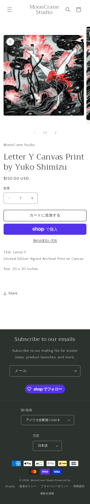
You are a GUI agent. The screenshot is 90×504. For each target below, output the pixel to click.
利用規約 (79, 486)
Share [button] (13, 293)
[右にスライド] (55, 132)
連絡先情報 (47, 493)
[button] (9, 9)
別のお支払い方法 (45, 240)
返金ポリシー (27, 486)
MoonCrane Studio (42, 480)
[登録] (75, 371)
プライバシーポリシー (55, 486)
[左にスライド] (34, 132)
